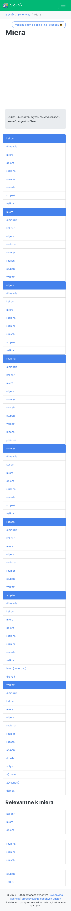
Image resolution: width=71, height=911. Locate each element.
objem (10, 162)
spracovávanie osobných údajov (41, 898)
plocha (10, 431)
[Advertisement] (35, 73)
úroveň (10, 676)
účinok (10, 790)
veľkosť (10, 203)
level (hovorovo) (16, 668)
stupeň (10, 195)
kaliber (10, 138)
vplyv (9, 766)
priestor (11, 440)
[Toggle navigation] (63, 5)
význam (11, 774)
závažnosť (12, 782)
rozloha (11, 171)
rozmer (10, 179)
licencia (15, 898)
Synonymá (24, 14)
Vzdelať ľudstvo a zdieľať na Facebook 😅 (38, 24)
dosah (10, 758)
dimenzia (11, 146)
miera (9, 154)
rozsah (10, 187)
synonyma (56, 895)
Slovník (16, 5)
